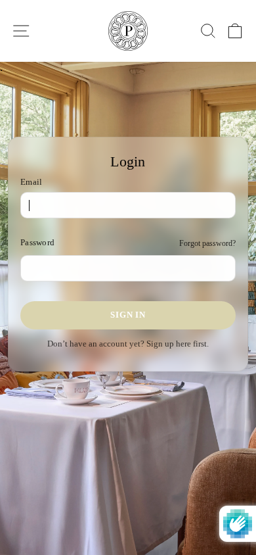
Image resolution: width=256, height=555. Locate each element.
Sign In (127, 315)
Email (31, 182)
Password (37, 242)
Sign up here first (176, 344)
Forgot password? (207, 243)
